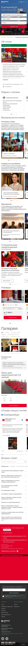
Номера (3, 334)
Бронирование (5, 466)
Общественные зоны (13, 334)
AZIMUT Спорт (5, 336)
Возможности (10, 37)
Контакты (3, 610)
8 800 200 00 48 (4, 626)
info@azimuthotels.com (6, 631)
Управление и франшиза (7, 606)
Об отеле (3, 37)
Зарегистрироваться (14, 592)
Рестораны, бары (15, 332)
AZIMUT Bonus (4, 612)
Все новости (4, 358)
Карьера (3, 608)
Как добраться (8, 86)
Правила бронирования (9, 597)
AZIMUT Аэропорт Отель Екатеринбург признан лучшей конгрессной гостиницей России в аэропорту (14, 364)
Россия (15, 604)
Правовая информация (18, 633)
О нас (2, 604)
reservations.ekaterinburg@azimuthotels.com (15, 540)
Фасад (7, 332)
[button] (6, 353)
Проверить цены (13, 317)
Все (2, 332)
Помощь (3, 616)
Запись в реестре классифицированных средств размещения (12, 548)
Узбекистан (16, 606)
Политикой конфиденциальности (14, 596)
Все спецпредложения (6, 249)
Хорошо (23, 644)
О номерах (12, 466)
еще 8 (16, 304)
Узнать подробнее (14, 405)
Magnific (7, 634)
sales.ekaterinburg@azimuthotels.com (13, 536)
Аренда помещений (5, 614)
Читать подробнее (6, 435)
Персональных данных (20, 595)
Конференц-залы (15, 336)
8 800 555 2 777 (4, 629)
